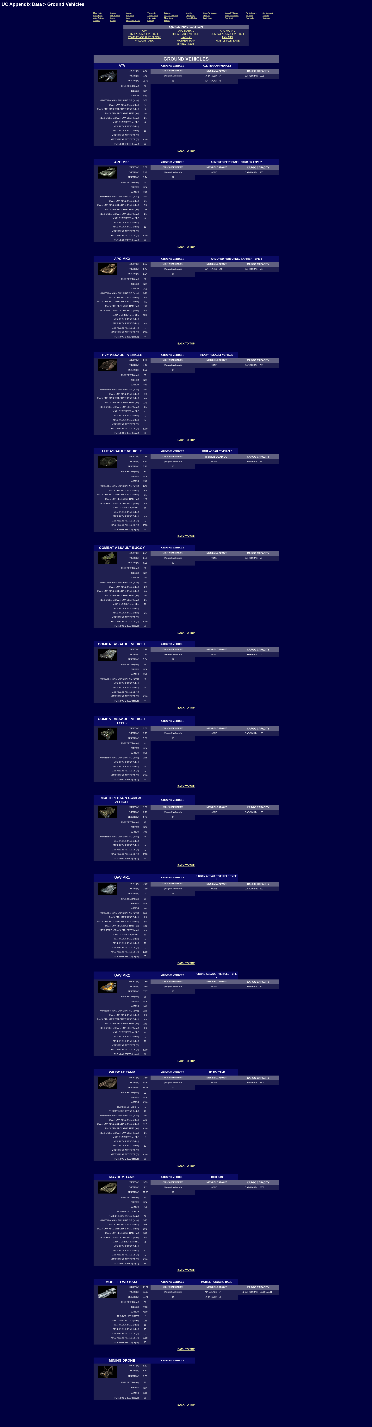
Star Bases (130, 15)
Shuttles (189, 13)
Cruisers (129, 13)
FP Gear (266, 15)
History (113, 20)
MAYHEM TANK (186, 40)
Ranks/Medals (191, 18)
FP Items (249, 15)
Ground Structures (171, 15)
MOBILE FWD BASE (228, 40)
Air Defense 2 (268, 13)
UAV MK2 (227, 37)
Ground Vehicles (231, 13)
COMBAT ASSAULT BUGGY (144, 37)
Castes (112, 18)
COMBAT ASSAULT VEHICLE (228, 34)
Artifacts (96, 20)
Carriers (113, 13)
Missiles (206, 15)
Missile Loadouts (232, 15)
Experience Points (133, 20)
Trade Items (207, 18)
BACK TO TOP (186, 150)
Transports (151, 13)
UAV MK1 (186, 37)
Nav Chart (229, 18)
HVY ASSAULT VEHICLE (144, 34)
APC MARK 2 (227, 30)
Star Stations (115, 15)
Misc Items (168, 18)
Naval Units (97, 15)
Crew (128, 18)
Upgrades (266, 18)
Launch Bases (152, 15)
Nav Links (250, 18)
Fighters (167, 13)
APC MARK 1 (186, 30)
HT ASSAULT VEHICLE (186, 34)
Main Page (97, 13)
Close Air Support (210, 13)
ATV (144, 30)
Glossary (150, 20)
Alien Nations (98, 18)
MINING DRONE (186, 44)
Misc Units (151, 18)
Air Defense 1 (251, 13)
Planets (167, 20)
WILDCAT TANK (144, 40)
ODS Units (190, 15)
